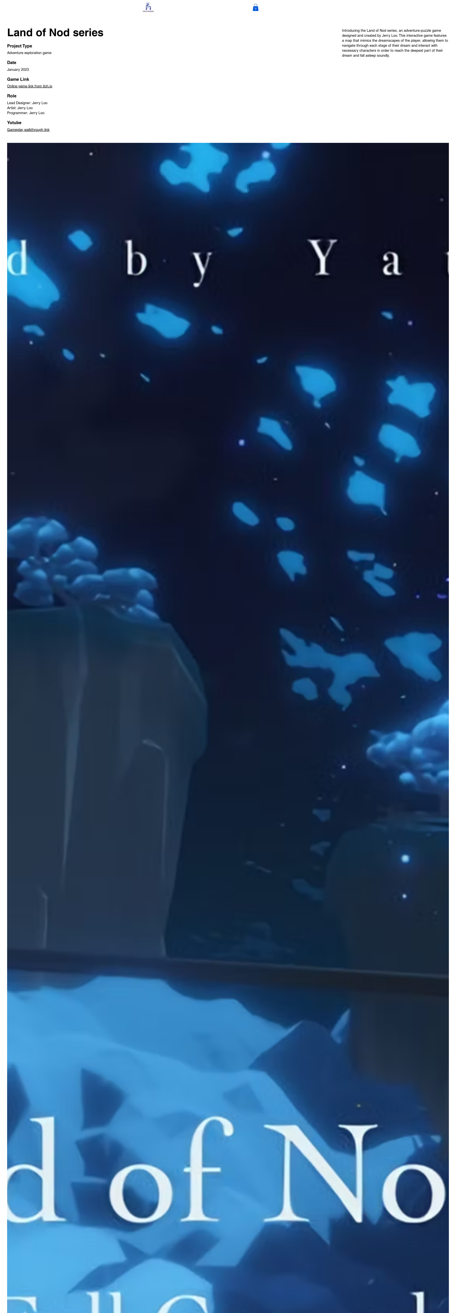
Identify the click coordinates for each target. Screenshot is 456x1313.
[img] (148, 12)
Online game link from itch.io (29, 86)
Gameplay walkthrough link (28, 130)
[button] (256, 7)
